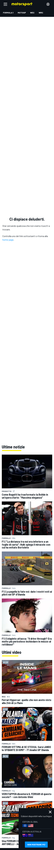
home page (8, 239)
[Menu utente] (48, 4)
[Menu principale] (5, 4)
